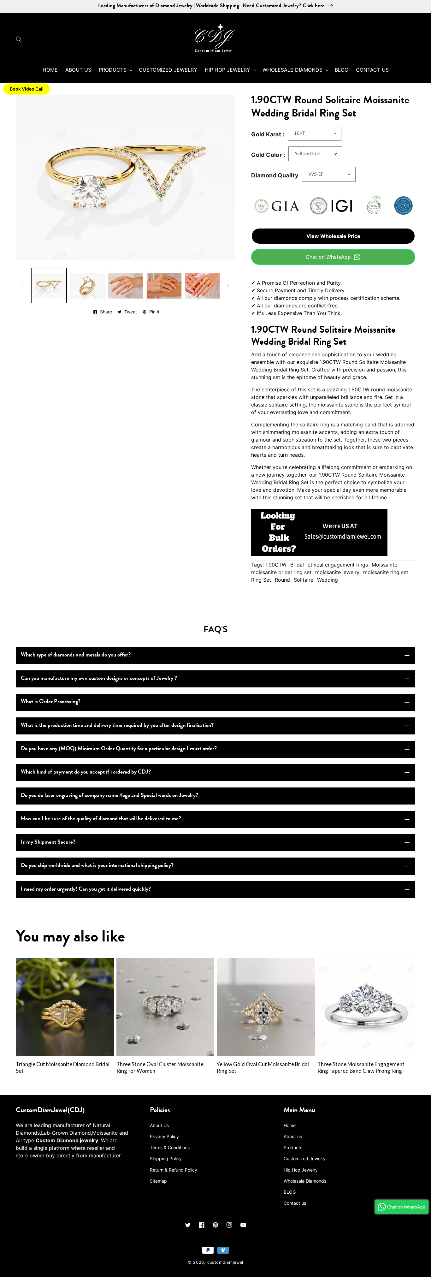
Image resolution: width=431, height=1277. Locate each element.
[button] (20, 39)
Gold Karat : (267, 134)
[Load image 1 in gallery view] (49, 285)
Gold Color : (268, 154)
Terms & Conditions (170, 1147)
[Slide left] (23, 286)
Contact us (295, 1203)
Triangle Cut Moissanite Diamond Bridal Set (62, 1067)
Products (293, 1147)
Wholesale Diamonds (305, 1181)
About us (293, 1136)
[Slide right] (228, 286)
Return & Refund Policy (173, 1170)
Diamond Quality (274, 175)
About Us (159, 1125)
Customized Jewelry (305, 1158)
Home (290, 1125)
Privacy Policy (164, 1136)
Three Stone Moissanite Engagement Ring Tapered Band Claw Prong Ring (360, 1067)
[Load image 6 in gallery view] (164, 285)
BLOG (290, 1192)
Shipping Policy (166, 1158)
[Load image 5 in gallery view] (125, 285)
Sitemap (158, 1181)
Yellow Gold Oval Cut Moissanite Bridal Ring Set (263, 1067)
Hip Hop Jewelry (301, 1170)
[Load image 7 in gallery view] (202, 285)
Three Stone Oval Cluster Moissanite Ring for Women (160, 1067)
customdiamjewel (225, 1262)
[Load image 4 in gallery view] (87, 285)
